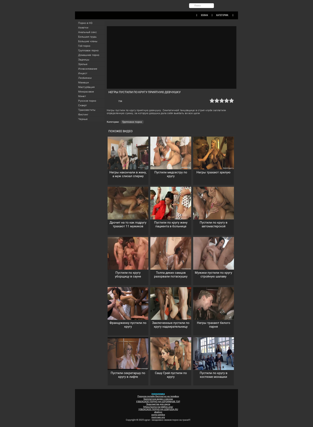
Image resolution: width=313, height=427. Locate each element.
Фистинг (83, 114)
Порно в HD (85, 23)
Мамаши (83, 82)
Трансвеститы (87, 110)
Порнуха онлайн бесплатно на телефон (158, 396)
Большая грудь (87, 36)
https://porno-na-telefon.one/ (158, 406)
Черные (83, 119)
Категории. (222, 15)
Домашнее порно (88, 55)
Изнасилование (87, 68)
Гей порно (84, 45)
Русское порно (87, 100)
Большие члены (87, 41)
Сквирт (82, 105)
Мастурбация (86, 87)
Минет (82, 96)
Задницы (83, 59)
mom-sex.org (158, 417)
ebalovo (158, 412)
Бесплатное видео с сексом (158, 399)
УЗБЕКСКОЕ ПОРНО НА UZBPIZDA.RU (158, 409)
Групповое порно (88, 50)
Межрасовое (86, 91)
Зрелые (83, 64)
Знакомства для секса (158, 404)
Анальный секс (87, 32)
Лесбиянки (85, 77)
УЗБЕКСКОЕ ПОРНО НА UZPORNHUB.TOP (158, 401)
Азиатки (83, 27)
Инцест (82, 73)
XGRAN (204, 15)
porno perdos (158, 414)
